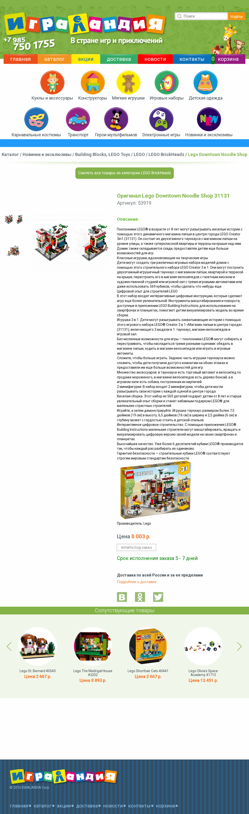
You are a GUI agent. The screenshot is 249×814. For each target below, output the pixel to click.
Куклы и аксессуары (52, 98)
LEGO (139, 154)
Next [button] (239, 646)
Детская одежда (205, 98)
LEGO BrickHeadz (166, 154)
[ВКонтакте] (122, 597)
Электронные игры (161, 134)
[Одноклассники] (140, 597)
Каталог (10, 154)
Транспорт (78, 134)
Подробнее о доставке (136, 582)
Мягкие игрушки (128, 98)
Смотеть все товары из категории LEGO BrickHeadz (124, 173)
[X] (158, 597)
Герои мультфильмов (116, 134)
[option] (13, 219)
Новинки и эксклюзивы (209, 134)
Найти (237, 16)
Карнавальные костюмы (36, 134)
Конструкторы (92, 98)
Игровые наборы (167, 98)
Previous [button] (10, 646)
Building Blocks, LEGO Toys (102, 154)
